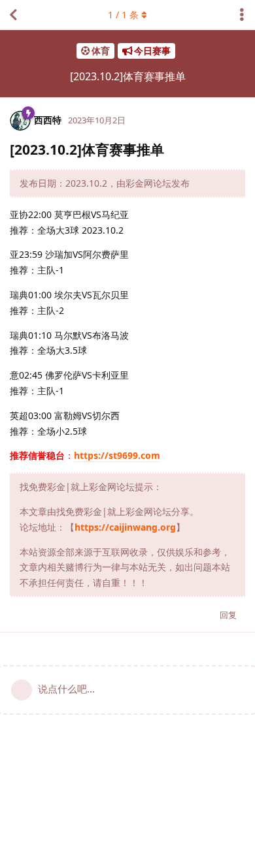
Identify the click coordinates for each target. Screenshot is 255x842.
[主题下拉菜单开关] (242, 15)
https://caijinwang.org (125, 527)
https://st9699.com (117, 455)
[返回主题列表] (13, 15)
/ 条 (123, 14)
